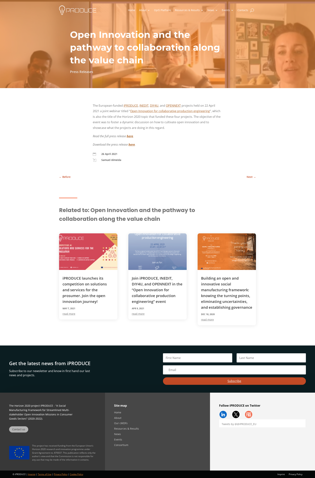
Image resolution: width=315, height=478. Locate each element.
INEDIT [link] (144, 106)
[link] (77, 10)
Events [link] (226, 10)
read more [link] (69, 313)
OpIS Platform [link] (162, 10)
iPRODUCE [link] (131, 106)
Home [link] (131, 10)
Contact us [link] (18, 429)
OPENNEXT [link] (173, 106)
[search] (252, 10)
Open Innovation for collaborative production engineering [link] (170, 111)
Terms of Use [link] (44, 474)
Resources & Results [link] (187, 10)
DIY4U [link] (154, 106)
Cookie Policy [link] (76, 474)
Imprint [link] (31, 474)
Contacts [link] (243, 10)
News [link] (210, 10)
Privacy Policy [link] (60, 474)
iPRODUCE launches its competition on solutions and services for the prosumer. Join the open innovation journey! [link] (85, 290)
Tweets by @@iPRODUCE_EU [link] (239, 424)
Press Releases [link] (81, 72)
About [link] (142, 10)
